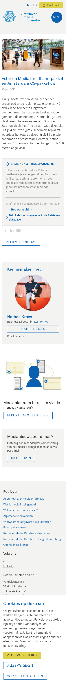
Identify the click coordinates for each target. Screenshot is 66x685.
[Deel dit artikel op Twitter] (5, 231)
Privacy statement (14, 527)
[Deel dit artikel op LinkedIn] (11, 231)
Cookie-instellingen (15, 544)
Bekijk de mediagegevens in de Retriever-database (34, 217)
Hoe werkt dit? (20, 209)
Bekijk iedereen (16, 336)
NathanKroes (33, 329)
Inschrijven (21, 458)
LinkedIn (8, 566)
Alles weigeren (20, 666)
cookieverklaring (14, 646)
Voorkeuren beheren (25, 676)
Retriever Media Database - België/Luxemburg (32, 539)
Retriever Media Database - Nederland (27, 533)
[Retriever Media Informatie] (21, 17)
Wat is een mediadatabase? (20, 510)
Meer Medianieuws (21, 242)
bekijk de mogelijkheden (28, 415)
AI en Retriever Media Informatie (23, 498)
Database (53, 5)
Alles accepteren (22, 655)
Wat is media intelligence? (19, 504)
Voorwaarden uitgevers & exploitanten (27, 521)
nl (29, 5)
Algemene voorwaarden (18, 516)
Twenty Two (41, 321)
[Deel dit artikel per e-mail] (18, 231)
